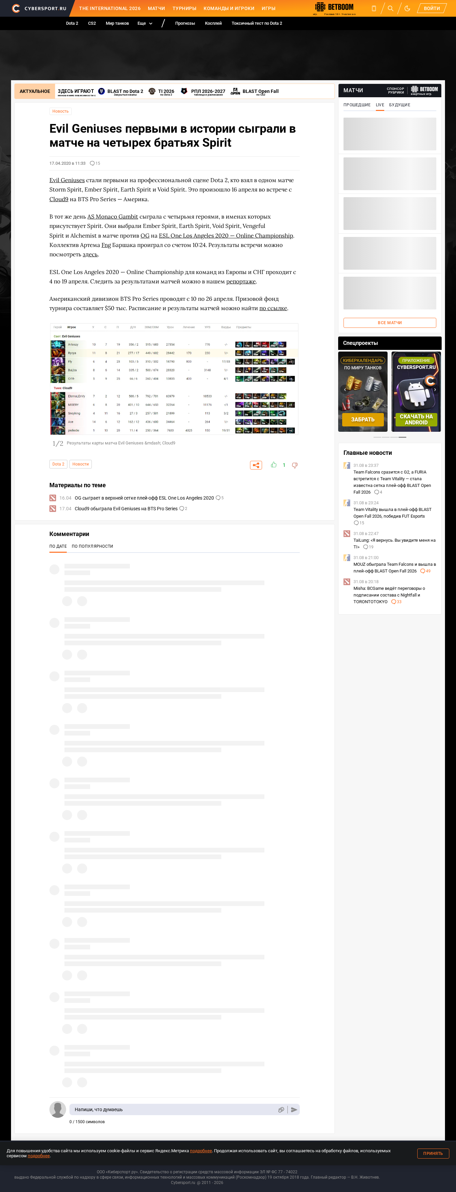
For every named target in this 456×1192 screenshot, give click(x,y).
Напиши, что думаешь (99, 1109)
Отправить (294, 1109)
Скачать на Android (416, 419)
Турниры (185, 8)
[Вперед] (291, 384)
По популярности (92, 546)
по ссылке (273, 308)
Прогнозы (185, 23)
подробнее (201, 1150)
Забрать (363, 419)
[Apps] (374, 8)
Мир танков (117, 23)
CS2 (92, 23)
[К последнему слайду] (57, 384)
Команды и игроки (229, 8)
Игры (268, 8)
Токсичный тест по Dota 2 (257, 23)
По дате (58, 546)
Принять (433, 1153)
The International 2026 (110, 8)
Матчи (156, 8)
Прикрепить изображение (281, 1109)
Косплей (213, 23)
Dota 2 (72, 23)
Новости (80, 464)
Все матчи (390, 322)
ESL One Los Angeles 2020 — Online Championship (226, 235)
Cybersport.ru (183, 1182)
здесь (90, 254)
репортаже (241, 281)
